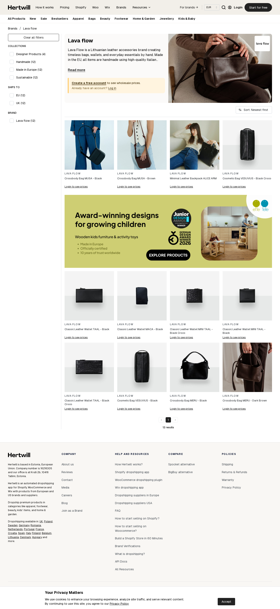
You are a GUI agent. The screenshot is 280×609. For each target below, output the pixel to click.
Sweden (13, 525)
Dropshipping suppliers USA (133, 503)
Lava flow (30, 28)
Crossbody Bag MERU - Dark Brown (245, 400)
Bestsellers (59, 18)
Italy (28, 533)
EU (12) (20, 95)
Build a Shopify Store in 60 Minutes (139, 538)
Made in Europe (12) (29, 69)
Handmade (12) (26, 62)
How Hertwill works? (129, 464)
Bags (92, 18)
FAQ (118, 510)
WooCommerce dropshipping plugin (138, 480)
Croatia (12, 533)
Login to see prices (76, 186)
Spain (21, 533)
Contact (67, 480)
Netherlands (15, 529)
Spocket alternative (181, 464)
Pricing (64, 7)
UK (41, 521)
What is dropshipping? (130, 554)
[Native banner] (168, 231)
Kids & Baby (186, 18)
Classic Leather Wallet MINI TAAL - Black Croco (191, 331)
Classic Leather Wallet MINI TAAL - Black (244, 331)
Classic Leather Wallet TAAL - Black (87, 329)
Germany (24, 525)
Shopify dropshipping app (132, 472)
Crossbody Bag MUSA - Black (83, 178)
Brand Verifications (127, 546)
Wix (107, 7)
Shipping (227, 464)
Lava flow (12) (25, 120)
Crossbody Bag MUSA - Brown (136, 178)
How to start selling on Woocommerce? (130, 528)
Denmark (25, 537)
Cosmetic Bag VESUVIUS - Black (137, 400)
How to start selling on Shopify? (137, 518)
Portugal (29, 529)
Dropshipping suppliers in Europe (137, 495)
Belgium (46, 533)
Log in (112, 88)
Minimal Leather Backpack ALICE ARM (193, 178)
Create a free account (89, 83)
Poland (48, 521)
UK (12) (20, 103)
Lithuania (13, 537)
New (33, 18)
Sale (44, 18)
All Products (16, 18)
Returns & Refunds (234, 472)
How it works (44, 7)
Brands (121, 7)
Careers (66, 495)
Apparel (78, 18)
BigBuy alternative (180, 472)
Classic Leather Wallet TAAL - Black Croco (87, 402)
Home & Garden (144, 18)
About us (67, 464)
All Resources (124, 569)
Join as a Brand (71, 510)
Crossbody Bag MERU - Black (188, 400)
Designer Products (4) (31, 54)
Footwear (121, 18)
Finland (36, 533)
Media (65, 487)
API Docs (121, 561)
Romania (36, 525)
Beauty (105, 18)
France (40, 529)
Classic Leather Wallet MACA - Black (140, 329)
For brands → (189, 7)
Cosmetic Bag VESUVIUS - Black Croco (247, 178)
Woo (95, 7)
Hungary (37, 537)
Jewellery (166, 18)
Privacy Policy (119, 603)
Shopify (80, 7)
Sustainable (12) (27, 77)
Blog (64, 503)
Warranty (228, 480)
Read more (76, 70)
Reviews (67, 472)
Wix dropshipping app (129, 487)
